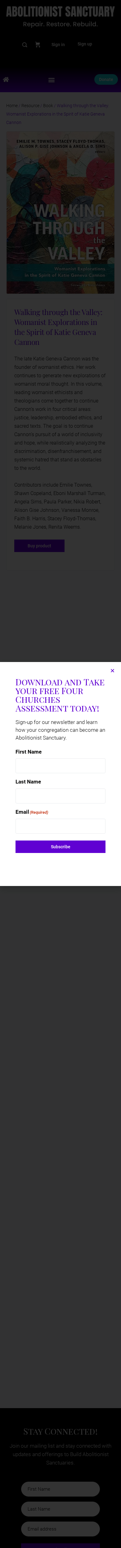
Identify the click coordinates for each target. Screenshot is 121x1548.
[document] (60, 774)
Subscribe (60, 846)
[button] (112, 670)
